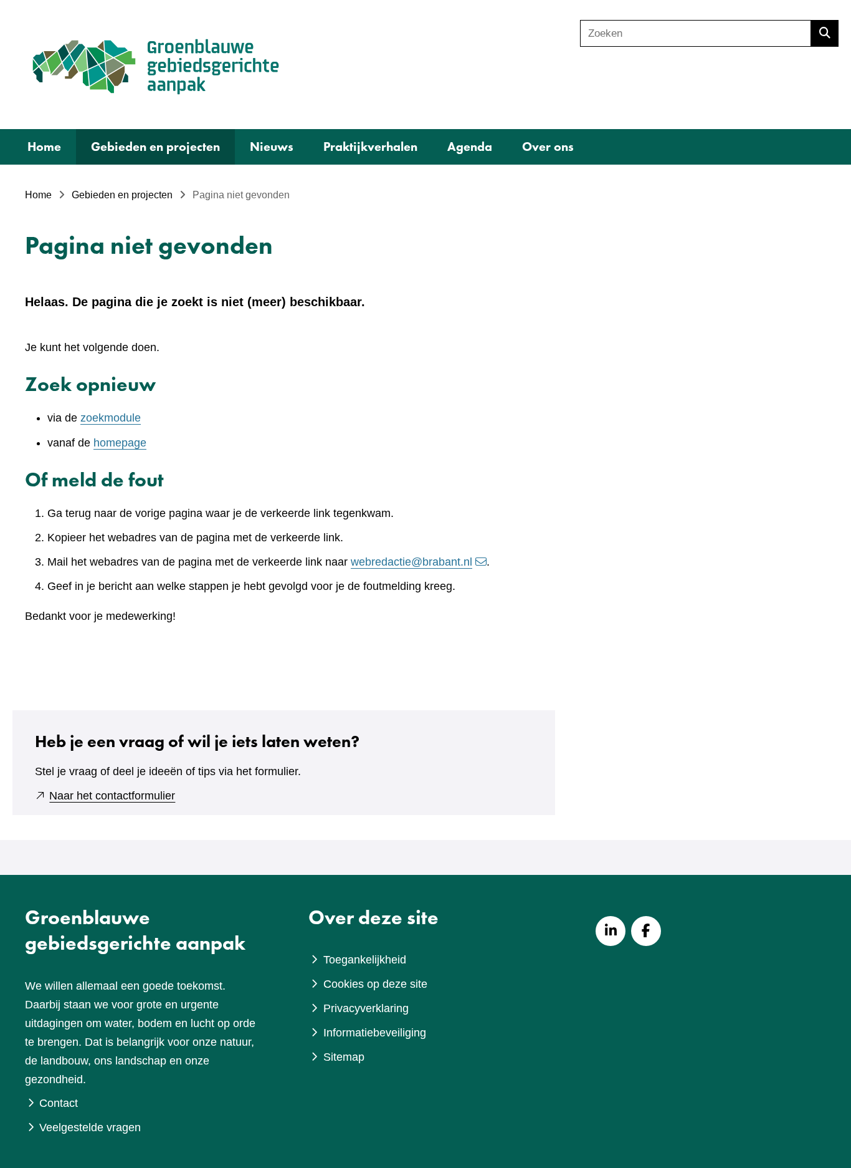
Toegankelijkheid (364, 959)
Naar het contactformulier (112, 795)
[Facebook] (646, 931)
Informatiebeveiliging (374, 1032)
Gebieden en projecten (155, 146)
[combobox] (695, 33)
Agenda (469, 146)
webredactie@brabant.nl (411, 562)
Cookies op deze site (375, 984)
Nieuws (271, 146)
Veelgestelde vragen (90, 1127)
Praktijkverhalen (370, 146)
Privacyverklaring (366, 1008)
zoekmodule (110, 418)
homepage (119, 443)
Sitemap (343, 1057)
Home (44, 146)
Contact (58, 1103)
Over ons (548, 146)
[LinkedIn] (610, 931)
